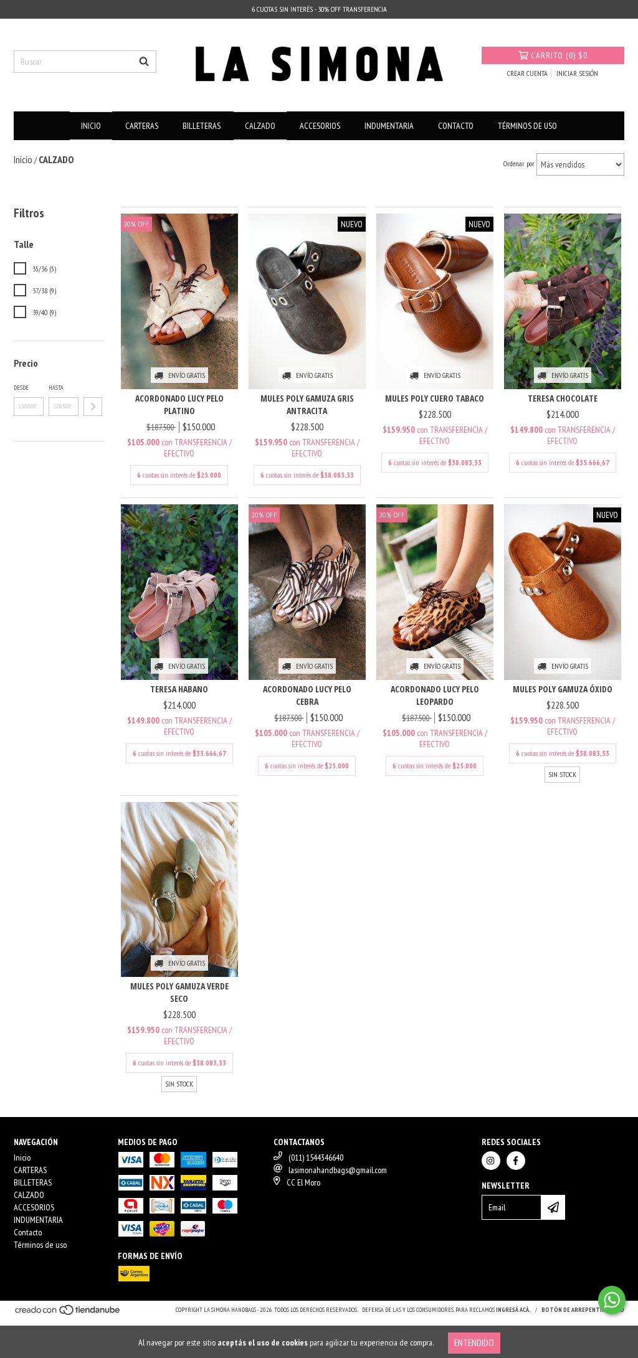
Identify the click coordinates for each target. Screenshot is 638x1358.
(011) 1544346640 (315, 1157)
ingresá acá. (513, 1310)
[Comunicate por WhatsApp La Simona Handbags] (612, 1300)
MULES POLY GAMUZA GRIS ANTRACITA (307, 404)
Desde (21, 388)
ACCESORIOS (320, 125)
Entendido (474, 1343)
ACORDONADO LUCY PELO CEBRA (307, 695)
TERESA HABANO (179, 689)
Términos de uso (527, 125)
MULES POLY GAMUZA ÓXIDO (562, 689)
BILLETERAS (202, 125)
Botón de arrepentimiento (582, 1310)
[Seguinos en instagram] (491, 1160)
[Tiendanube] (68, 1314)
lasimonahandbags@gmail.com (337, 1170)
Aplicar (92, 406)
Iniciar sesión (577, 73)
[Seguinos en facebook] (516, 1160)
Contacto (456, 125)
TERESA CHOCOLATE (563, 398)
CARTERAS (141, 125)
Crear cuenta (527, 73)
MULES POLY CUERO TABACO (434, 398)
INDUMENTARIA (389, 125)
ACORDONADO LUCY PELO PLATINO (179, 404)
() (559, 55)
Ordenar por (519, 163)
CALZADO (260, 125)
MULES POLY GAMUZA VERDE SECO (179, 992)
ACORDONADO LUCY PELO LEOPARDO (435, 695)
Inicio (91, 125)
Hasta (56, 388)
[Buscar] (143, 61)
